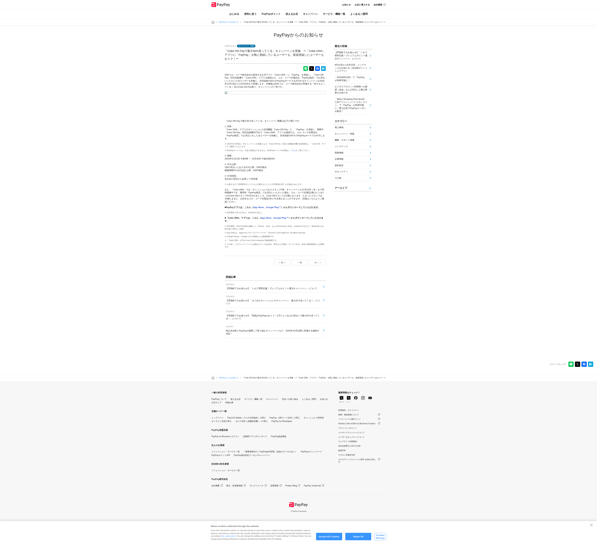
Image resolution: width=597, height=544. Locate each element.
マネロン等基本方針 (346, 455)
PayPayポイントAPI (220, 455)
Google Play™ (273, 207)
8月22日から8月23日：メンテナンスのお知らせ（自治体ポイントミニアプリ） (351, 68)
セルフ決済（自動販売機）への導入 (251, 421)
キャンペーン (310, 14)
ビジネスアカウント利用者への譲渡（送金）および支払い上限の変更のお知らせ (351, 89)
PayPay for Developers (281, 421)
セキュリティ (341, 171)
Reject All (358, 536)
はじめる (234, 14)
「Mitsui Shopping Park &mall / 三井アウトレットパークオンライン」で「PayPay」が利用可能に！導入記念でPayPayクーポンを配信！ (351, 105)
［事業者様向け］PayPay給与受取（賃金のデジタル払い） (270, 451)
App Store (258, 207)
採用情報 (274, 485)
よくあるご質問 (359, 14)
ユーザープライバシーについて (351, 433)
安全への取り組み (290, 399)
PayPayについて (219, 399)
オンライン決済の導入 (221, 421)
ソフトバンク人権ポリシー (349, 419)
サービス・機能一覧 (334, 14)
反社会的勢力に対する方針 (349, 446)
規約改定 (339, 165)
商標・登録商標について (348, 415)
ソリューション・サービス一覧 (225, 451)
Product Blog (291, 485)
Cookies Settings (380, 536)
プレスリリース (256, 485)
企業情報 (339, 159)
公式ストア (216, 402)
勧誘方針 (342, 450)
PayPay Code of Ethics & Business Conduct (356, 423)
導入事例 (339, 127)
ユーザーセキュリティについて (351, 437)
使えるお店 (292, 14)
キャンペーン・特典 (344, 134)
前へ (283, 262)
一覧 (300, 262)
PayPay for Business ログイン (225, 436)
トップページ (217, 418)
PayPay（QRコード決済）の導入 (285, 418)
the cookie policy (229, 536)
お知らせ (346, 4)
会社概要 (378, 4)
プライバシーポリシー (347, 428)
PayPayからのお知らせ (228, 22)
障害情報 (339, 152)
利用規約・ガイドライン (348, 410)
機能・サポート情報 (344, 140)
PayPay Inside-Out (312, 485)
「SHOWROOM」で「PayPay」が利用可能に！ (351, 79)
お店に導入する (362, 4)
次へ (316, 262)
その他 (338, 178)
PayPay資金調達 (278, 436)
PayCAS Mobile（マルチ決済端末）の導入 (246, 418)
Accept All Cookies (329, 536)
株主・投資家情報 (234, 485)
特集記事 (229, 402)
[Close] (591, 525)
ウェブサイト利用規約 (347, 441)
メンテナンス (341, 146)
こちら (293, 150)
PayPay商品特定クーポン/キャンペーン (252, 455)
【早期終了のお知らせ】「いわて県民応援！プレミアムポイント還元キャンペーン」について (351, 55)
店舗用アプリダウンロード (255, 436)
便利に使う (250, 14)
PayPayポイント (271, 14)
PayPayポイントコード (311, 451)
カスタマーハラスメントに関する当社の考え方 (357, 460)
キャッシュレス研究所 (314, 418)
